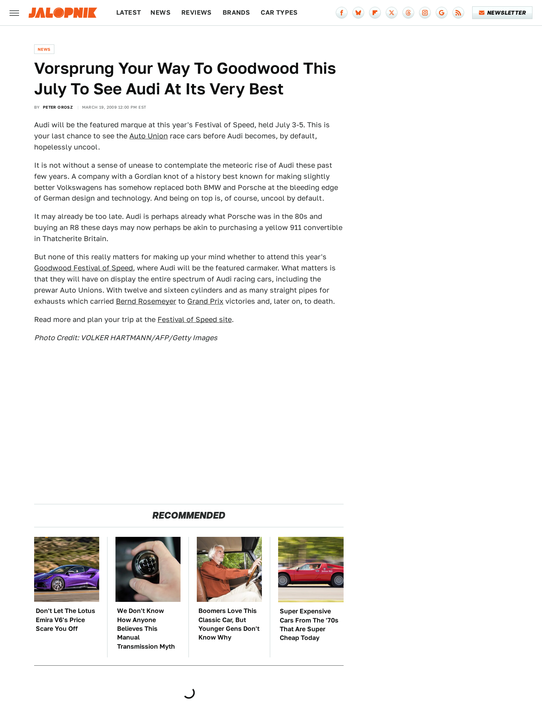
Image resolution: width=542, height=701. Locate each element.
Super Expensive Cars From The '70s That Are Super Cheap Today (309, 624)
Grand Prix (205, 301)
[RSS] (458, 13)
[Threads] (408, 13)
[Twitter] (392, 13)
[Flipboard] (375, 13)
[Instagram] (425, 13)
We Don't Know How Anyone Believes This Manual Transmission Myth (146, 628)
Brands (236, 12)
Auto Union (148, 136)
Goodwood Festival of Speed (83, 268)
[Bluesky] (358, 13)
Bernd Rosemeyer (146, 301)
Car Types (279, 12)
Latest (128, 12)
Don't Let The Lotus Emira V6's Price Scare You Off (65, 619)
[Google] (442, 13)
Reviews (196, 12)
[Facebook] (342, 13)
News (160, 12)
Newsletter (506, 13)
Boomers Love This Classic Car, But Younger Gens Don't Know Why (228, 624)
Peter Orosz (58, 107)
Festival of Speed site (195, 319)
